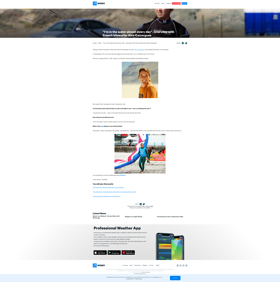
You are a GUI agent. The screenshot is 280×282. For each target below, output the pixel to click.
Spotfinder (137, 265)
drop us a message (145, 272)
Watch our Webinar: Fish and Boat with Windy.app (106, 217)
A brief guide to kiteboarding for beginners (106, 196)
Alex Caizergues (139, 49)
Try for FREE (177, 3)
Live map (156, 3)
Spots (163, 3)
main (102, 126)
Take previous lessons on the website (140, 207)
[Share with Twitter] (186, 43)
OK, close (175, 278)
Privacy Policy (137, 273)
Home (95, 43)
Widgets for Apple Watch (133, 216)
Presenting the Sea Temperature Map (170, 216)
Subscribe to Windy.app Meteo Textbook (139, 206)
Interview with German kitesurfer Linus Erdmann (108, 187)
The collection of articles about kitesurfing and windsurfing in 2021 (114, 192)
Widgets (168, 3)
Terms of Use (138, 278)
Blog (99, 43)
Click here (122, 175)
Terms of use (143, 273)
